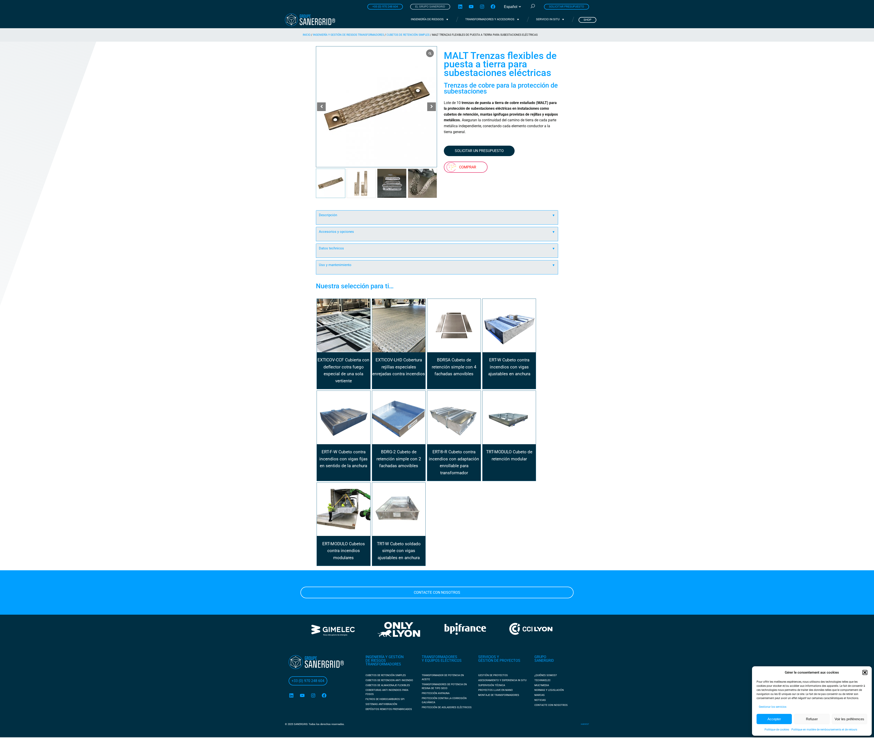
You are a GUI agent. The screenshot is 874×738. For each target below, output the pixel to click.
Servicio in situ (547, 19)
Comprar (467, 167)
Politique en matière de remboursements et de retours (824, 729)
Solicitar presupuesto (566, 6)
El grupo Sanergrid (430, 6)
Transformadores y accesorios (489, 19)
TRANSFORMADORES (439, 657)
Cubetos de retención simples (407, 34)
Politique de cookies (777, 729)
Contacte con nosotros (437, 592)
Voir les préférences (849, 719)
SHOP (587, 19)
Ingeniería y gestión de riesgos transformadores (348, 34)
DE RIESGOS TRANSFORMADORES (383, 662)
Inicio (306, 34)
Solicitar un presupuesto (479, 151)
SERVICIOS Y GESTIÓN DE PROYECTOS (499, 659)
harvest (585, 724)
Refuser (812, 719)
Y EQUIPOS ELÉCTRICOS (442, 660)
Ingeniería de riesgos (427, 19)
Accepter (774, 719)
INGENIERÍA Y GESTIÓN (385, 657)
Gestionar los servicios (772, 706)
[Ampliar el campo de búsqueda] (533, 6)
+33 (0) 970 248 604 (385, 6)
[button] (865, 672)
